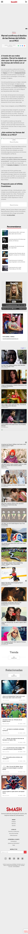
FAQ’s (13, 845)
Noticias (14, 823)
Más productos (14, 658)
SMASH (13, 819)
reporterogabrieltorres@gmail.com (10, 338)
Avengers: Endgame (13, 165)
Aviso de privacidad (13, 833)
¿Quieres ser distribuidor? (13, 843)
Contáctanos (14, 841)
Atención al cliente (13, 839)
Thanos (5, 72)
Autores (13, 825)
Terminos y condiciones (13, 831)
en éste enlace (11, 215)
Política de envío (13, 835)
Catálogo (14, 821)
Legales (13, 829)
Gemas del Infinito (20, 72)
